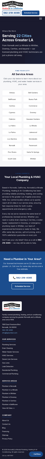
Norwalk (12, 146)
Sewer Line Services (9, 359)
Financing (5, 431)
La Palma (12, 132)
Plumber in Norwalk (9, 386)
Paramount (33, 146)
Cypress (12, 113)
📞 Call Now (36, 454)
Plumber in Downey (9, 397)
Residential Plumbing (9, 370)
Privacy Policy (7, 439)
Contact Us (6, 424)
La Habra (12, 126)
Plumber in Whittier (9, 393)
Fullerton (12, 119)
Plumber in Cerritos (9, 401)
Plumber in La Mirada (9, 390)
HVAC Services (7, 355)
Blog (3, 428)
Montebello (33, 139)
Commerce (33, 106)
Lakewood (33, 132)
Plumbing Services (9, 344)
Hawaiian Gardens (33, 119)
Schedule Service (30, 13)
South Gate (12, 159)
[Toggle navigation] (40, 18)
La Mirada (33, 126)
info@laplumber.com (9, 333)
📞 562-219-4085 (22, 277)
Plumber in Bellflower (10, 404)
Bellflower (12, 99)
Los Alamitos (12, 139)
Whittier (33, 159)
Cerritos (12, 106)
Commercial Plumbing (10, 374)
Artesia (12, 93)
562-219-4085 (11, 13)
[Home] (12, 306)
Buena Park (33, 99)
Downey (33, 113)
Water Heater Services (10, 352)
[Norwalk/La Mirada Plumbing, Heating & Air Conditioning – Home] (12, 5)
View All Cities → (8, 408)
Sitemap (5, 435)
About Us (5, 420)
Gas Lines (6, 363)
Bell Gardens (33, 93)
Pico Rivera (12, 152)
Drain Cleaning (7, 348)
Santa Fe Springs (33, 152)
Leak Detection (7, 366)
